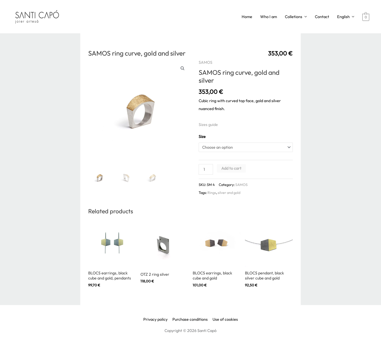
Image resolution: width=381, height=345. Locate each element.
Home (247, 16)
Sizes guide (208, 124)
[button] (183, 68)
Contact (322, 16)
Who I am (268, 16)
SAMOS (205, 62)
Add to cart (231, 168)
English (343, 16)
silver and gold (229, 192)
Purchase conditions (190, 319)
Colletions (293, 16)
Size (202, 136)
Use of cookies (225, 319)
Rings (211, 192)
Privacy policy (155, 319)
